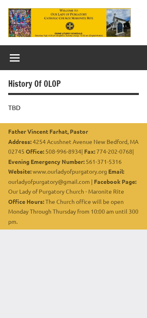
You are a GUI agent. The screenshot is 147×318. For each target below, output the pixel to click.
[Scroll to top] (130, 301)
